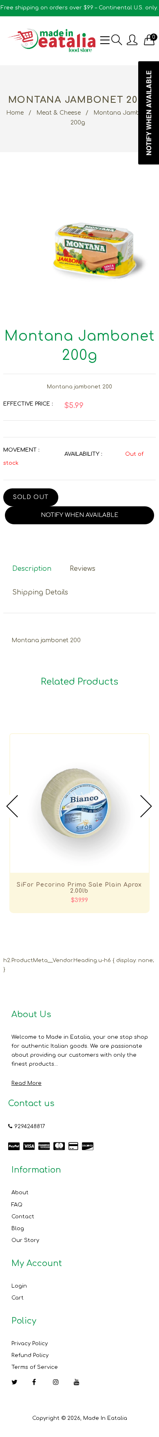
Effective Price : (28, 404)
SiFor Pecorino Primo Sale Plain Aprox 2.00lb (79, 888)
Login (19, 1286)
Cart (17, 1298)
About (20, 1192)
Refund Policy (30, 1355)
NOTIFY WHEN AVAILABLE (79, 515)
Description (31, 568)
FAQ (16, 1205)
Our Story (25, 1240)
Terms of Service (34, 1367)
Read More (26, 1083)
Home (15, 113)
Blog (17, 1228)
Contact (22, 1217)
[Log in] (132, 40)
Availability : (83, 454)
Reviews (82, 568)
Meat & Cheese (58, 113)
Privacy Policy (29, 1343)
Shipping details (40, 592)
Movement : (21, 450)
